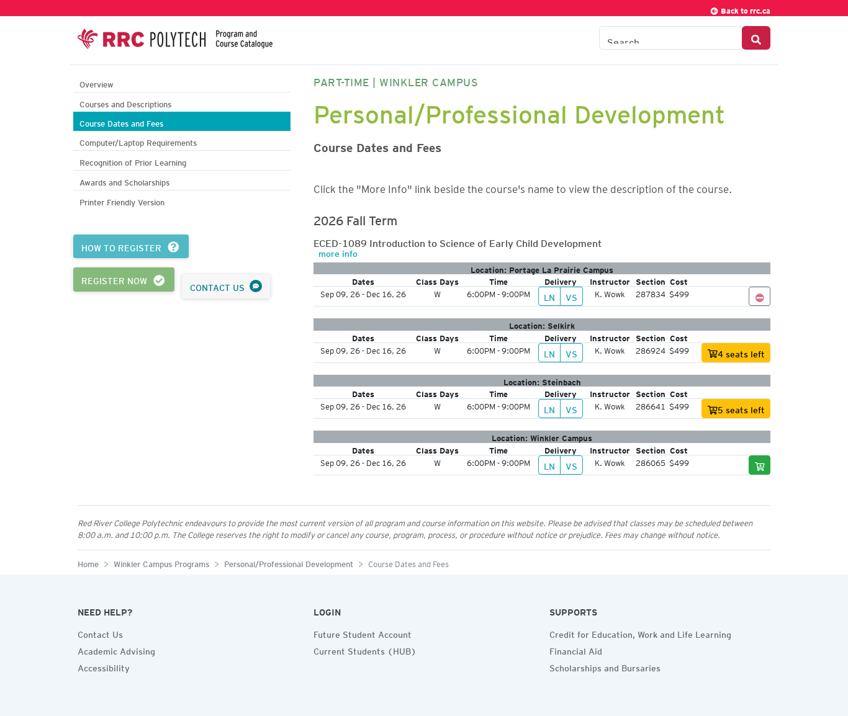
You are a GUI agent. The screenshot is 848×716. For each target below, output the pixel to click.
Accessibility (104, 666)
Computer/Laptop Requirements (138, 141)
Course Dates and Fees (121, 122)
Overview (96, 83)
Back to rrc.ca (744, 9)
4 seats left (741, 352)
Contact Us (100, 633)
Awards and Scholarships (124, 181)
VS (571, 296)
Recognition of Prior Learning (132, 161)
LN (549, 296)
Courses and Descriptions (125, 102)
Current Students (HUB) (365, 650)
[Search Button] (756, 38)
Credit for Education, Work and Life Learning (640, 633)
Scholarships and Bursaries (605, 666)
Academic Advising (116, 650)
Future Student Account (362, 633)
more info (338, 252)
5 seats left (741, 408)
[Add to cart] (760, 465)
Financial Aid (575, 650)
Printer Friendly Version (122, 201)
